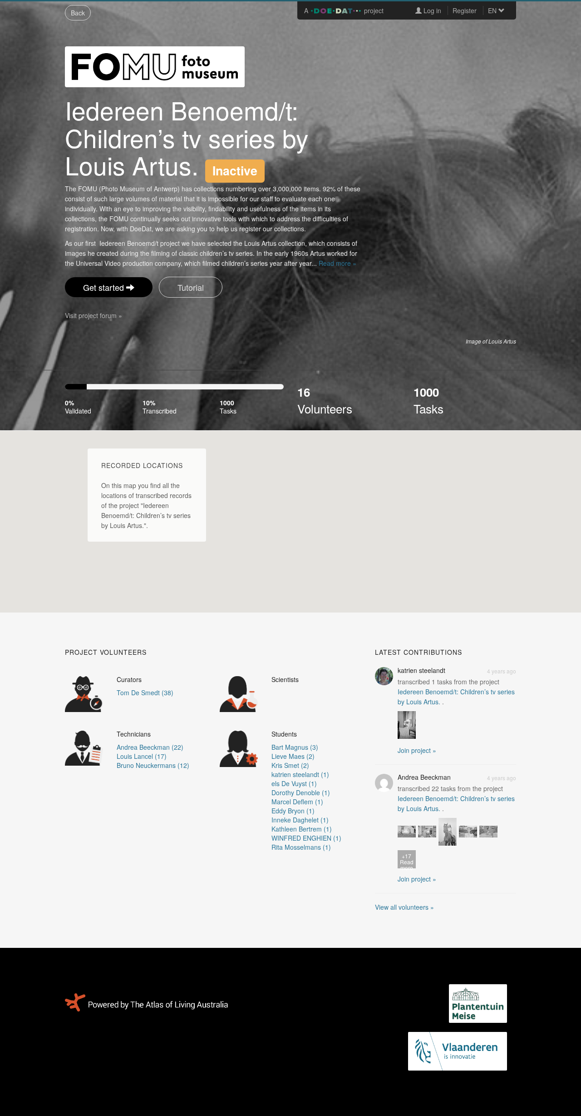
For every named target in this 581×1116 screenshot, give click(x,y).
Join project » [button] (417, 750)
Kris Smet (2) (290, 765)
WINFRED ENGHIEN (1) (306, 837)
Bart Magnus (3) (294, 747)
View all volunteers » (404, 907)
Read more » (337, 263)
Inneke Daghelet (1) (300, 819)
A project (344, 10)
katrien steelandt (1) (300, 774)
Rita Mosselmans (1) (301, 847)
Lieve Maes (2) (293, 756)
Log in (431, 10)
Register (465, 10)
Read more (407, 860)
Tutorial (190, 287)
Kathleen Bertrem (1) (301, 828)
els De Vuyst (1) (294, 783)
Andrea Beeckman (424, 777)
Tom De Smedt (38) (145, 692)
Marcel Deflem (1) (297, 801)
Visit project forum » (93, 315)
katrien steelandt (421, 670)
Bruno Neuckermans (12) (153, 765)
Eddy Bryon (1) (293, 810)
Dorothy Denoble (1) (300, 792)
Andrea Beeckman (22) (150, 747)
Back (78, 12)
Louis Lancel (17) (142, 756)
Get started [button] (104, 287)
